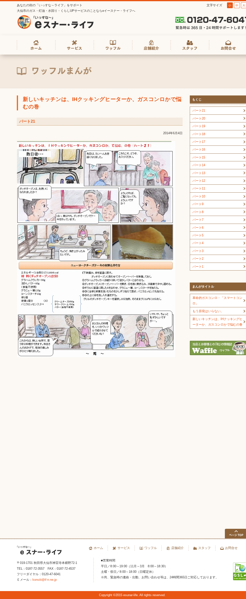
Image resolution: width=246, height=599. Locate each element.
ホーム (98, 548)
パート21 (27, 121)
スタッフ (204, 548)
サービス (123, 548)
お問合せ (231, 548)
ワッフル (150, 548)
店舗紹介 (177, 548)
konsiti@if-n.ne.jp (44, 579)
